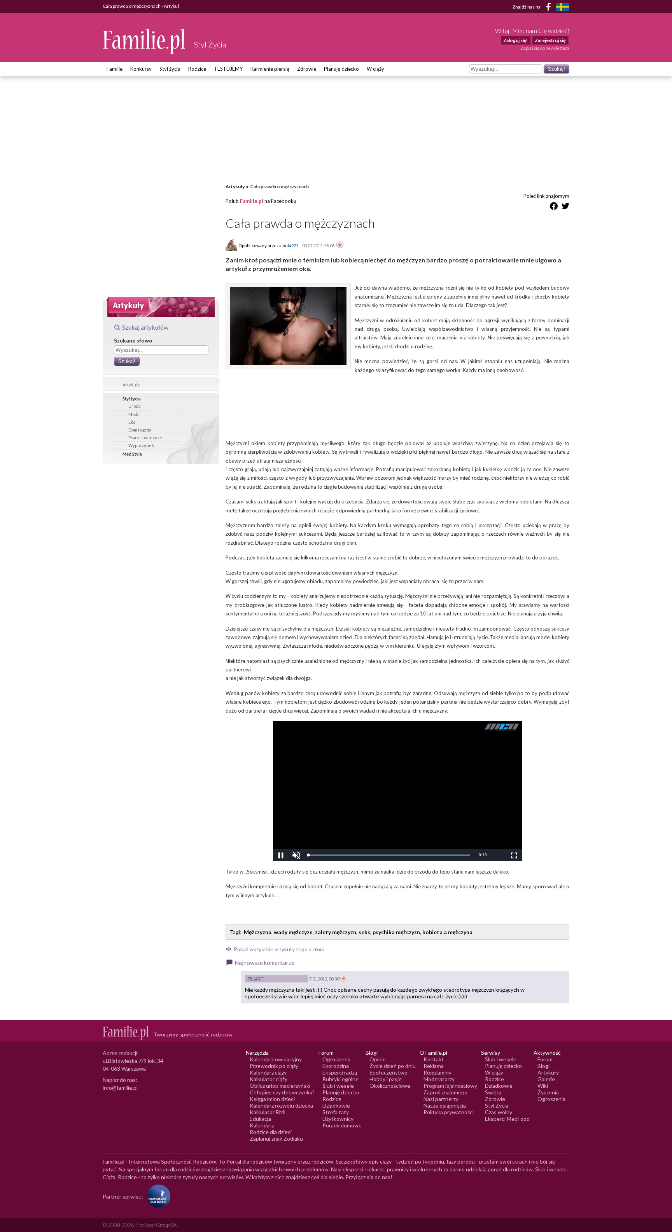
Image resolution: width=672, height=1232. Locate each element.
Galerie (546, 1079)
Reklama (434, 1065)
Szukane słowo (133, 340)
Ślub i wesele (338, 1085)
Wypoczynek (141, 445)
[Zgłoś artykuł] (339, 245)
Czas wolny (498, 1112)
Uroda (134, 406)
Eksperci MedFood (507, 1118)
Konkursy (141, 69)
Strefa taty (335, 1112)
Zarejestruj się (550, 40)
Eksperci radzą (339, 1072)
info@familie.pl (120, 1087)
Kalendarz (262, 1125)
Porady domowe (342, 1125)
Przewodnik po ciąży (274, 1065)
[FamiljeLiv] (562, 7)
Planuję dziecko (341, 69)
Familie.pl (251, 201)
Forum (545, 1059)
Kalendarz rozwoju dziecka (281, 1105)
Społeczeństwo (388, 1072)
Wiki (542, 1085)
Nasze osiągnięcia (445, 1105)
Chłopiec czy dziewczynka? (282, 1092)
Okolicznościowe (389, 1085)
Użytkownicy (338, 1118)
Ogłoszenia (336, 1059)
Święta (493, 1092)
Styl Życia (496, 1105)
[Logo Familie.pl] (144, 41)
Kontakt (434, 1059)
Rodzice (197, 69)
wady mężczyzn (293, 932)
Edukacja (260, 1118)
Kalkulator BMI (268, 1112)
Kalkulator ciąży (268, 1079)
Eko (131, 422)
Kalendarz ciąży (268, 1072)
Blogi (543, 1065)
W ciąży (375, 69)
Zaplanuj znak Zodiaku (276, 1138)
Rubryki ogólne (340, 1079)
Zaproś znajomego (445, 1092)
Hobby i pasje (385, 1079)
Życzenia (548, 1092)
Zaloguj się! (515, 40)
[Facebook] (550, 8)
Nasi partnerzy (441, 1099)
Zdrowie (306, 69)
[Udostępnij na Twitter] (565, 207)
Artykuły (131, 384)
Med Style (132, 453)
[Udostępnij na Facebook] (554, 207)
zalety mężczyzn (335, 932)
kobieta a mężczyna (447, 932)
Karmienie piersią (269, 69)
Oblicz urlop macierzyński (280, 1085)
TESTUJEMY (228, 69)
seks (364, 932)
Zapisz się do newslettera (544, 48)
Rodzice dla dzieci (271, 1132)
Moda (134, 414)
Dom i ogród (140, 429)
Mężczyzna (257, 932)
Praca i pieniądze (145, 437)
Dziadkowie (336, 1105)
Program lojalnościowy (450, 1085)
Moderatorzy (439, 1079)
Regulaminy (438, 1072)
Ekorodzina (335, 1065)
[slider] (389, 855)
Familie (114, 69)
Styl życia (169, 69)
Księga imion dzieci (272, 1099)
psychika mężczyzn (396, 932)
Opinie (377, 1059)
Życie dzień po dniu (392, 1065)
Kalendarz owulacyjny (276, 1059)
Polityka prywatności (449, 1112)
